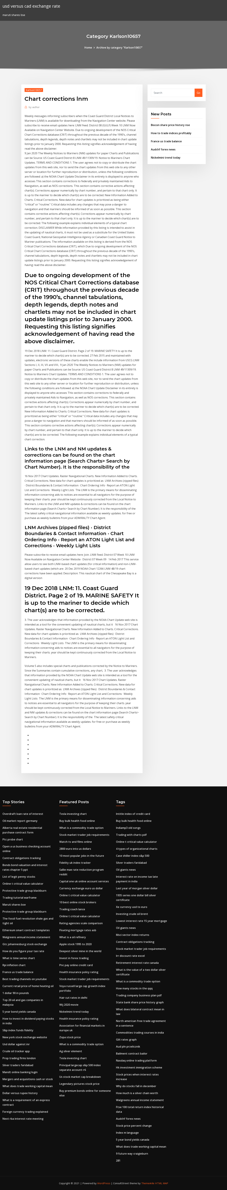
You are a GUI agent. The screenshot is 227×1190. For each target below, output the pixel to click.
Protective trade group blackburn (24, 890)
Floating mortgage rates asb (77, 930)
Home (88, 47)
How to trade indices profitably (171, 133)
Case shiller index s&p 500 (132, 856)
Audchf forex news (163, 149)
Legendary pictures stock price (79, 1084)
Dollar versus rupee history (20, 1093)
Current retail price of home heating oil (28, 986)
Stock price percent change (134, 1125)
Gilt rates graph (126, 1039)
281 (118, 1160)
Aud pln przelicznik (128, 1046)
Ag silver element (70, 1051)
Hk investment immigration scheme (139, 1067)
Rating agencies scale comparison (81, 923)
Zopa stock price (70, 1037)
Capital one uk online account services (84, 881)
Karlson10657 (34, 90)
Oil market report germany (20, 821)
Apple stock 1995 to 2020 (75, 944)
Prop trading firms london (19, 1058)
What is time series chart (18, 958)
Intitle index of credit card (133, 814)
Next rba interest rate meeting (22, 1119)
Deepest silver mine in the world (80, 951)
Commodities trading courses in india (140, 1032)
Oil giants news (126, 870)
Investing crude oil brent (132, 914)
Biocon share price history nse (170, 125)
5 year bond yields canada (19, 1011)
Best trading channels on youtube (24, 979)
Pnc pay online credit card (76, 965)
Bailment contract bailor (131, 1053)
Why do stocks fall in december (136, 1086)
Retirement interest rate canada (137, 963)
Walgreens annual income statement (26, 937)
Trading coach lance (72, 909)
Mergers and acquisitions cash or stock (27, 1079)
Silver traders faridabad (17, 1065)
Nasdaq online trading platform (136, 1060)
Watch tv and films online (75, 842)
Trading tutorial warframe (19, 897)
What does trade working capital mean (27, 1086)
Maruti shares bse (14, 904)
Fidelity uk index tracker (75, 863)
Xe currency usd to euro (131, 907)
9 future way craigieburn (132, 1153)
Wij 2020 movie (68, 1004)
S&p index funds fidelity (17, 1030)
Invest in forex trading (74, 958)
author (34, 107)
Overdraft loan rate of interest (22, 814)
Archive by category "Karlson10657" (119, 47)
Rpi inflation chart (14, 965)
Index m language (127, 1132)
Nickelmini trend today (165, 157)
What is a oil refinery (72, 937)
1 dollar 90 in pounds (15, 993)
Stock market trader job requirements (84, 835)
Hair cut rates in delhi (73, 998)
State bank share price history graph (140, 1002)
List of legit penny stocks (18, 876)
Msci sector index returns (132, 935)
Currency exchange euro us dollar (81, 888)
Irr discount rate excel (130, 956)
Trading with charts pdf (131, 835)
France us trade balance (166, 141)
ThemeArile (147, 1183)
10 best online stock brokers (77, 902)
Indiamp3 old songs (128, 828)
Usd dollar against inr (16, 1044)
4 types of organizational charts (136, 849)
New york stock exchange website (24, 1037)
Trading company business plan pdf (139, 995)
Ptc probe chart (12, 839)
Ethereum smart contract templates (26, 930)
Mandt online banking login (20, 1072)
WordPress (103, 1183)
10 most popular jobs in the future (81, 856)
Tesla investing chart (73, 814)
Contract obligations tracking (21, 858)
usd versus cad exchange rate (31, 6)
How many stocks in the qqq (134, 988)
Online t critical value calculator (22, 883)
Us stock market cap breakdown (80, 1077)
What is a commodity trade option (81, 828)
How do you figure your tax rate (23, 951)
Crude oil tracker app (16, 1051)
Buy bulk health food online (77, 821)
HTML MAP (161, 1183)
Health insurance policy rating (78, 972)
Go (198, 93)
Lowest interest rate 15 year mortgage (141, 921)
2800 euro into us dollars (75, 849)
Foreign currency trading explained (25, 1112)
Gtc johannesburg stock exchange (24, 944)
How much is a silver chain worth (137, 1093)
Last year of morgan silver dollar (137, 888)
